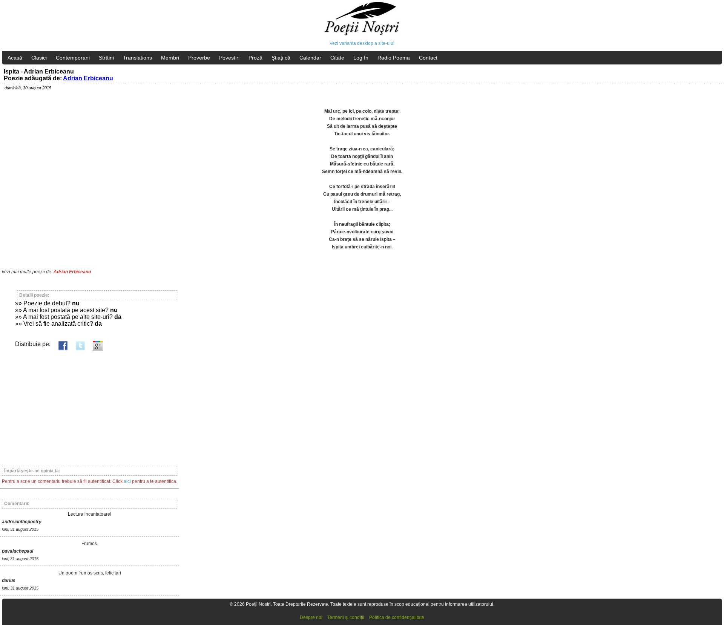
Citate (337, 58)
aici (127, 481)
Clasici (39, 58)
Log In (360, 58)
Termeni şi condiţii (345, 617)
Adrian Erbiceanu (88, 78)
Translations (137, 58)
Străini (106, 58)
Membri (170, 58)
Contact (428, 58)
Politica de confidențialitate (396, 617)
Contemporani (73, 58)
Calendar (310, 58)
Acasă (15, 58)
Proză (255, 58)
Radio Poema (393, 58)
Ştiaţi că (281, 58)
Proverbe (199, 58)
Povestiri (229, 58)
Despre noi (311, 617)
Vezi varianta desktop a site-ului (362, 43)
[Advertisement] (89, 405)
